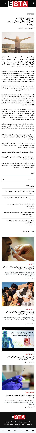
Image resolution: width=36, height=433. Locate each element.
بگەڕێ (3, 179)
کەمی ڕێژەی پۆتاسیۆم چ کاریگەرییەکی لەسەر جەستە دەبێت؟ (20, 358)
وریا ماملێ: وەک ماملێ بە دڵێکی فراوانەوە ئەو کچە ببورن (19, 198)
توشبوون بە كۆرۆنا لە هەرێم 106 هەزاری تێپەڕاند (19, 396)
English (6, 424)
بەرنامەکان (29, 424)
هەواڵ (27, 392)
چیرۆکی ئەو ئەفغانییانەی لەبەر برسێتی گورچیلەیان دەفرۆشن (20, 313)
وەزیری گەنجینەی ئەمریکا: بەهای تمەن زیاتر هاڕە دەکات (19, 191)
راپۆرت (27, 309)
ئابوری (25, 422)
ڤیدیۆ (27, 354)
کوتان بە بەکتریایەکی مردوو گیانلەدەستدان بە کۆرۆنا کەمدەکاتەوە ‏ (18, 268)
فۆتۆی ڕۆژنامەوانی (19, 424)
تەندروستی (30, 14)
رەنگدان (15, 422)
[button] (33, 3)
